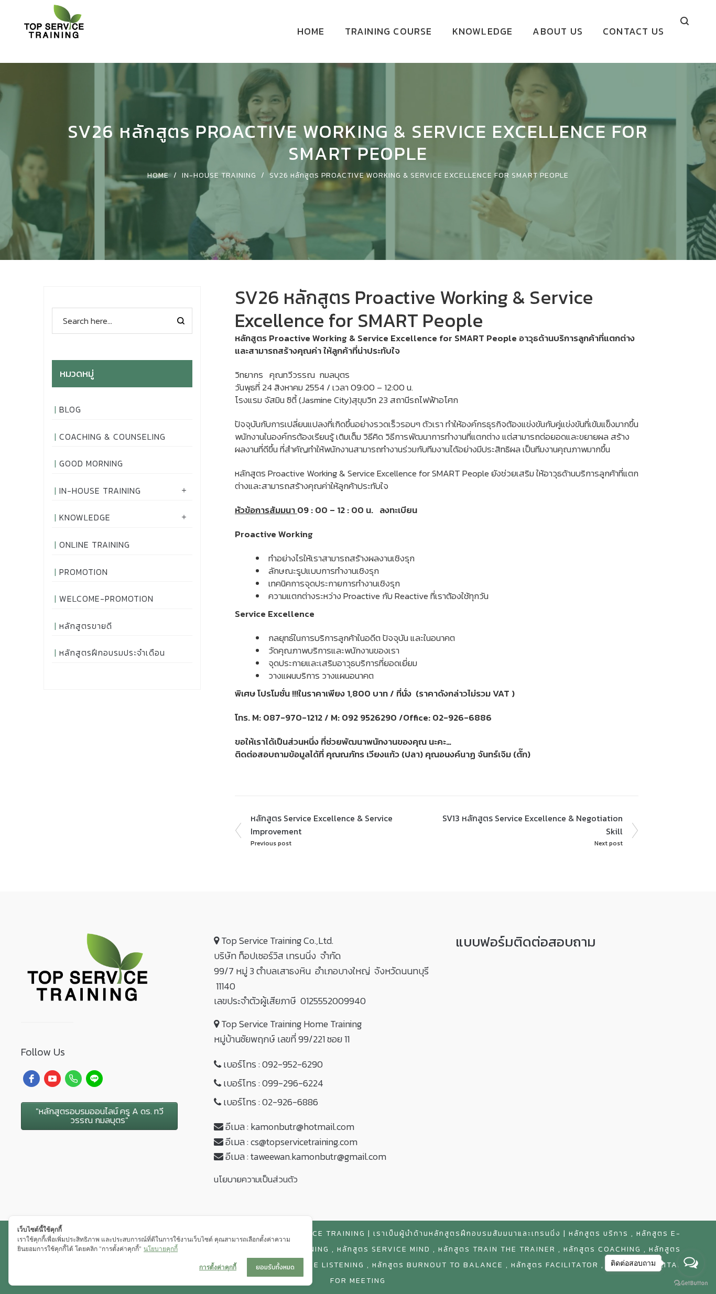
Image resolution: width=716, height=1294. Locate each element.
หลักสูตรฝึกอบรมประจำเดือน (112, 652)
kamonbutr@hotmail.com (302, 1126)
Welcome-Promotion (106, 598)
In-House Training (219, 175)
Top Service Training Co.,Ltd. (277, 940)
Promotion (83, 572)
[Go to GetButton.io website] (691, 1283)
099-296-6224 (292, 1083)
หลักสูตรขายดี (85, 625)
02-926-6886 (290, 1102)
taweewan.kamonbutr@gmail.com (318, 1156)
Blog (70, 409)
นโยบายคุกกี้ (161, 1249)
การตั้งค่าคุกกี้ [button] (217, 1267)
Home (158, 175)
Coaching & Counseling (112, 436)
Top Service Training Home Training (291, 1024)
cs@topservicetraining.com (304, 1142)
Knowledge (85, 517)
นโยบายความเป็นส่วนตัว (256, 1179)
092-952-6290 (292, 1064)
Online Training (94, 544)
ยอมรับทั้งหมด (275, 1267)
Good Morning (91, 463)
